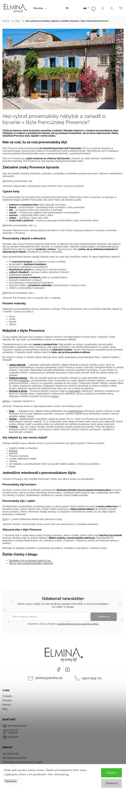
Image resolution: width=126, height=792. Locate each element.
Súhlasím (111, 772)
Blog (4, 709)
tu (67, 774)
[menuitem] (40, 8)
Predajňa (7, 696)
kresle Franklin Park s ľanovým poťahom (62, 186)
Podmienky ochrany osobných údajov (22, 762)
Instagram (67, 669)
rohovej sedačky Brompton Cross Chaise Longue (55, 230)
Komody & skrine (18, 391)
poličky (55, 396)
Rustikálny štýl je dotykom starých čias (30, 560)
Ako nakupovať (10, 753)
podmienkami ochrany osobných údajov (78, 624)
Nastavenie (10, 781)
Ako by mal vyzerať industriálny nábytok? (31, 563)
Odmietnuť (111, 783)
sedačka (24, 380)
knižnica (13, 450)
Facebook (58, 669)
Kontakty (7, 700)
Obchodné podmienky (14, 758)
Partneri (6, 704)
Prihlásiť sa (103, 616)
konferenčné (76, 411)
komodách (75, 391)
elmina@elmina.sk (49, 678)
